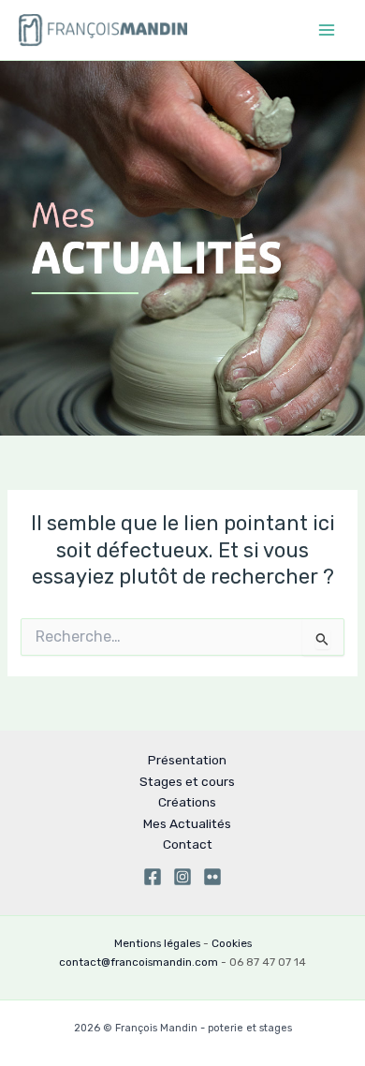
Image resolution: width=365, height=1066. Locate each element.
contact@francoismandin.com (138, 962)
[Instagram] (182, 876)
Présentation (187, 759)
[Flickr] (212, 876)
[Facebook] (152, 876)
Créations (187, 801)
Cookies (232, 943)
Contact (187, 844)
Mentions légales (157, 943)
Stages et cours (187, 781)
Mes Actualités (187, 823)
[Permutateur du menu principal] (326, 30)
